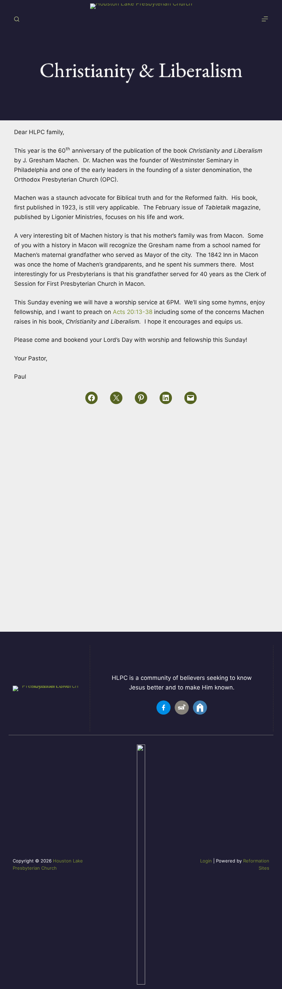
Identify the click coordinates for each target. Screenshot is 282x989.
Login (206, 860)
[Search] (16, 19)
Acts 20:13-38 (132, 311)
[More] (265, 19)
